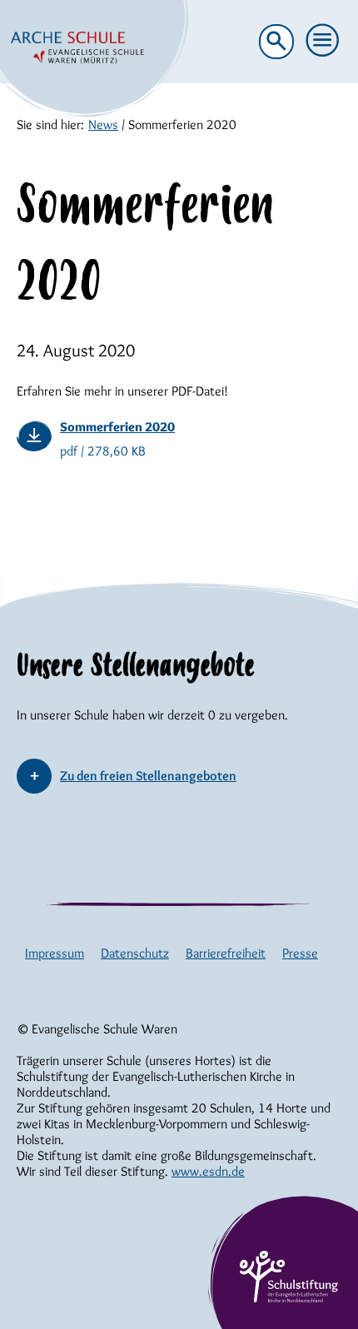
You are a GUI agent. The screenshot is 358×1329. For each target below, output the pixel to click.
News (103, 124)
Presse (300, 953)
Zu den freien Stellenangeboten (148, 776)
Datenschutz (135, 953)
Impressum (54, 953)
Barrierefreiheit (226, 953)
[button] (323, 40)
